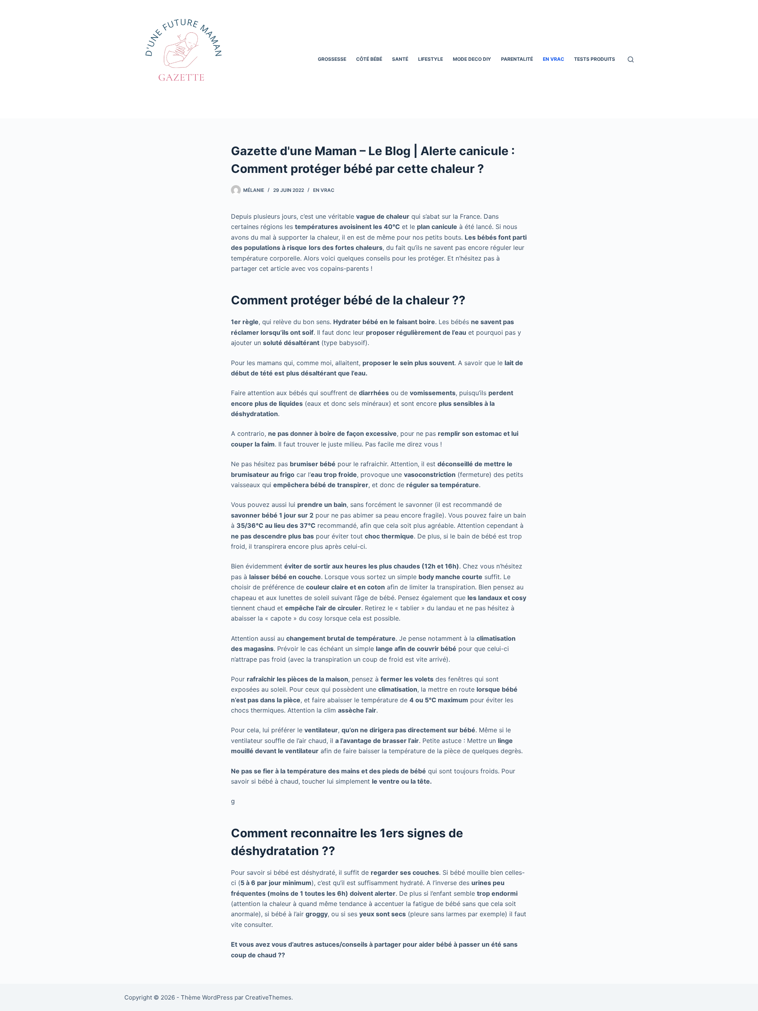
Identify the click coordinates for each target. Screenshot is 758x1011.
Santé (400, 59)
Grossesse (332, 59)
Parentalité (517, 59)
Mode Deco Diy (472, 59)
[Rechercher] (631, 59)
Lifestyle (430, 59)
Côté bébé (369, 59)
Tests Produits (594, 59)
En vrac (553, 59)
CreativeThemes (268, 997)
